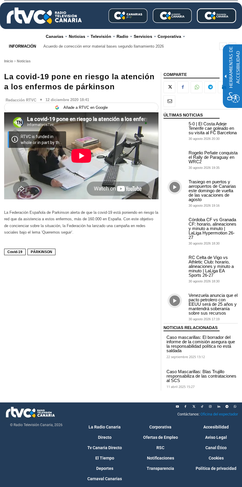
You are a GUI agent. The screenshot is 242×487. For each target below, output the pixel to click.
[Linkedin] (218, 406)
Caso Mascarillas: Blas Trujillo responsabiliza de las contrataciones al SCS (201, 376)
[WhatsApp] (196, 87)
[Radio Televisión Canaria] (44, 15)
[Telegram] (210, 87)
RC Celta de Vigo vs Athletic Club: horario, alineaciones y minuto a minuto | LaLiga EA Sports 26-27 (211, 266)
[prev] (223, 46)
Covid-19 (14, 252)
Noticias (24, 61)
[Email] (169, 101)
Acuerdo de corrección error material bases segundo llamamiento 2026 (103, 46)
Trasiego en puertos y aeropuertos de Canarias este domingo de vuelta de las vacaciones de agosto (212, 190)
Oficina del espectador (219, 414)
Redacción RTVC (21, 100)
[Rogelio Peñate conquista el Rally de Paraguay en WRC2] (174, 158)
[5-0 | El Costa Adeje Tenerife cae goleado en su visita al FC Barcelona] (174, 129)
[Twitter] (194, 406)
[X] (169, 87)
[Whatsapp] (235, 406)
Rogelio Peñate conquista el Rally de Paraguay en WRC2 (213, 157)
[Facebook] (183, 87)
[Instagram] (210, 406)
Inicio (8, 61)
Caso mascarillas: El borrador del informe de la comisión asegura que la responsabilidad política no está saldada (200, 344)
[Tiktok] (202, 406)
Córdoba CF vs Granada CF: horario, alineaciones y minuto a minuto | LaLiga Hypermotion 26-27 (212, 228)
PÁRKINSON (41, 252)
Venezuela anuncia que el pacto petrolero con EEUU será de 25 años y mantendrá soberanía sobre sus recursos (213, 304)
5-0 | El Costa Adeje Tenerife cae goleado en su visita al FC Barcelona (213, 128)
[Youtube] (177, 406)
